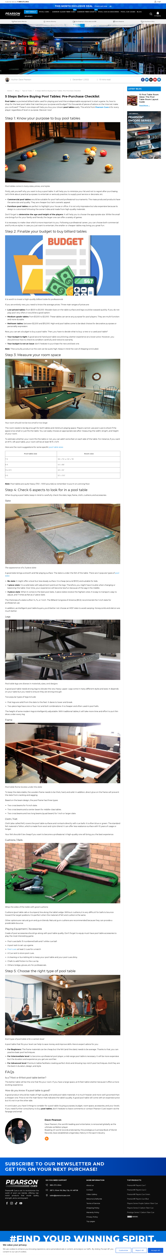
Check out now (100, 6)
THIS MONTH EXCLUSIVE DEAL (74, 6)
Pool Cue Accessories (108, 12)
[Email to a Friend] (151, 80)
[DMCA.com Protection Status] (132, 1223)
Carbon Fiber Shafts (87, 12)
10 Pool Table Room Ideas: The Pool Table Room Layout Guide (149, 98)
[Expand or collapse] (117, 117)
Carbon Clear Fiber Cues (63, 12)
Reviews (28, 16)
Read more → (144, 105)
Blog (139, 12)
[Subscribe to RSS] (47, 1145)
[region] (83, 1248)
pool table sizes (56, 454)
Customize (123, 1250)
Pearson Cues (102, 107)
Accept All (155, 1250)
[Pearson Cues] (13, 14)
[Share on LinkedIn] (159, 80)
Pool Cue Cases (128, 12)
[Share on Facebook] (143, 80)
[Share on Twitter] (147, 80)
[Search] (151, 14)
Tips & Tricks (27, 91)
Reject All (140, 1250)
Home (9, 91)
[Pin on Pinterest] (155, 80)
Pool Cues (44, 12)
